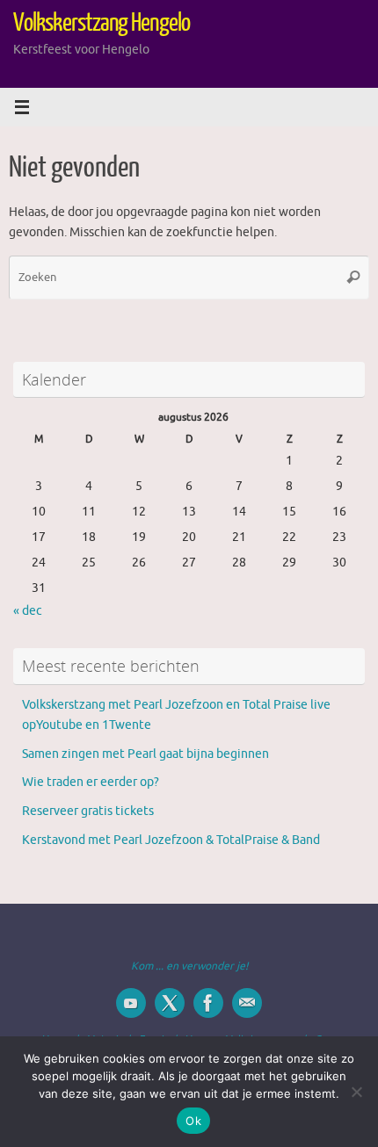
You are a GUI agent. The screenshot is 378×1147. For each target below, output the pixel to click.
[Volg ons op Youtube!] (131, 1003)
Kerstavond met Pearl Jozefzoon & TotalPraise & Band (171, 840)
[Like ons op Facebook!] (208, 1003)
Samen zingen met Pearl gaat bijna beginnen (145, 754)
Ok (193, 1121)
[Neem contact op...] (247, 1003)
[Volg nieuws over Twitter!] (170, 1003)
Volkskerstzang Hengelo (101, 23)
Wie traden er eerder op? (90, 782)
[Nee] (356, 1091)
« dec (27, 610)
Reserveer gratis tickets (88, 811)
